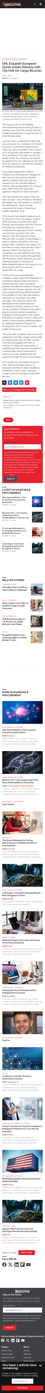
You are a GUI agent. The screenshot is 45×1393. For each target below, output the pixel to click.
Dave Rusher (8, 804)
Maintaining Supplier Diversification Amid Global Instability (21, 1180)
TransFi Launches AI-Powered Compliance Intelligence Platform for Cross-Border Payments (22, 1129)
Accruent (11, 849)
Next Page (26, 1252)
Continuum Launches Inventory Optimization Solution (16, 1077)
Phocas (10, 1185)
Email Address (10, 442)
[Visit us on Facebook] (4, 1264)
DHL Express (12, 78)
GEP (8, 1235)
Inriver (9, 946)
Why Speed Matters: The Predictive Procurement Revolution (14, 499)
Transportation (9, 584)
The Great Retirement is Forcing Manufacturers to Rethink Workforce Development (14, 530)
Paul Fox (6, 1040)
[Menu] (40, 4)
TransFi (10, 1135)
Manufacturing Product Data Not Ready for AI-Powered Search (21, 941)
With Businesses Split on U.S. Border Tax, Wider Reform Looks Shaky (13, 621)
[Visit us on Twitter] (10, 1264)
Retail (4, 632)
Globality (11, 996)
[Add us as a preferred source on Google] (27, 382)
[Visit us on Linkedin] (16, 1264)
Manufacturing (9, 937)
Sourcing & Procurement (14, 59)
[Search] (35, 4)
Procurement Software (12, 727)
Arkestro (10, 736)
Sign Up (11, 479)
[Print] (4, 382)
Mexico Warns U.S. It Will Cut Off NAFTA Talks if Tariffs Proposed (15, 606)
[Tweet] (21, 382)
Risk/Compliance (9, 600)
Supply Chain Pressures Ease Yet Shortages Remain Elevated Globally (19, 1230)
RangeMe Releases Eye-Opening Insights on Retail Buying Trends (14, 637)
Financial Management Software (16, 1123)
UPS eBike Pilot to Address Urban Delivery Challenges (15, 588)
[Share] (10, 382)
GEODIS (10, 899)
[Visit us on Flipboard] (22, 1264)
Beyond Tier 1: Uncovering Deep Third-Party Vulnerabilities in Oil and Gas (15, 515)
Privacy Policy (19, 475)
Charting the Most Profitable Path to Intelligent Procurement (19, 991)
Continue (22, 1388)
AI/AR (4, 1073)
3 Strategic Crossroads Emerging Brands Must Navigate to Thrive (13, 546)
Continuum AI (13, 1082)
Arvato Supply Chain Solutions (20, 786)
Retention (6, 838)
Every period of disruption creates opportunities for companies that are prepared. (22, 902)
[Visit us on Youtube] (28, 1264)
